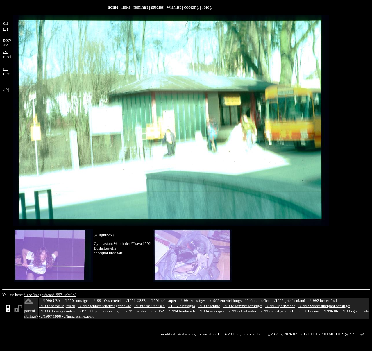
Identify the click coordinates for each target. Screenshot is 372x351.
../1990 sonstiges (76, 300)
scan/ (50, 295)
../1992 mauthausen (149, 306)
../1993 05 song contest (57, 311)
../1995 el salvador (241, 311)
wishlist (174, 7)
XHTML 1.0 (330, 334)
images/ (40, 295)
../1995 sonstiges (272, 311)
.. (356, 334)
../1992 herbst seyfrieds (57, 306)
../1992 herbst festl (322, 300)
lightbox (105, 235)
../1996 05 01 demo (304, 311)
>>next (7, 54)
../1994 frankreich (181, 311)
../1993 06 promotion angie (99, 311)
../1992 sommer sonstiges (242, 306)
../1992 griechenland (289, 300)
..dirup (5, 23)
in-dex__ (6, 73)
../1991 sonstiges (192, 300)
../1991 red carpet (162, 300)
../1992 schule (209, 306)
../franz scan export (79, 316)
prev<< (7, 42)
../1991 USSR (135, 300)
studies (157, 7)
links (125, 7)
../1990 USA (50, 300)
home (113, 7)
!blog (207, 7)
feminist (140, 7)
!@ (361, 334)
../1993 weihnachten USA (144, 311)
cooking (191, 7)
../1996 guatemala (355, 311)
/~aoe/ (29, 295)
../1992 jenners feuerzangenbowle (104, 306)
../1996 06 (330, 311)
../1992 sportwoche (280, 306)
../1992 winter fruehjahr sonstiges (324, 306)
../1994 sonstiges (211, 311)
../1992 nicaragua (181, 306)
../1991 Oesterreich (107, 300)
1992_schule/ (65, 295)
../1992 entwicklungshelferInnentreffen (239, 300)
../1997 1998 (51, 316)
